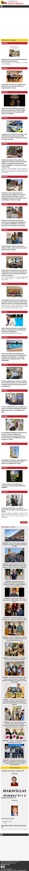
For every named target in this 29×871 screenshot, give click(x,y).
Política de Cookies (22, 870)
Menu (14, 6)
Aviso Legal (3, 870)
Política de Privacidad (12, 870)
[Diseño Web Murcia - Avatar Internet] (12, 869)
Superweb (9, 869)
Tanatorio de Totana (7, 797)
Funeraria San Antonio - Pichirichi (11, 771)
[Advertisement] (14, 22)
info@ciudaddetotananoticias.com (8, 862)
